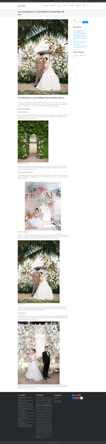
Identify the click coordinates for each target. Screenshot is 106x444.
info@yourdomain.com (30, 1)
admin (28, 99)
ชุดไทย (42, 414)
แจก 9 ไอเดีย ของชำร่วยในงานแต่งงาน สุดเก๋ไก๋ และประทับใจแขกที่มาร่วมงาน (44, 426)
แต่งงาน (44, 428)
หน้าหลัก (55, 1)
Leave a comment (34, 99)
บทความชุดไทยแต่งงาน (58, 402)
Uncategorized (56, 397)
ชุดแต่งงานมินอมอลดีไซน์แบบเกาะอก (46, 408)
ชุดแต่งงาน (47, 405)
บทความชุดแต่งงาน (57, 400)
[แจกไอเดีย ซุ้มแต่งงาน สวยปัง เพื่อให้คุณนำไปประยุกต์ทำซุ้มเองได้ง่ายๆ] (43, 57)
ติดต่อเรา (86, 1)
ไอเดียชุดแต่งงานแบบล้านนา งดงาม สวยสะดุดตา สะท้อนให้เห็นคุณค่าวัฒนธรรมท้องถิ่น (80, 43)
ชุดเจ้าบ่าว (66, 1)
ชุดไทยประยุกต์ (38, 416)
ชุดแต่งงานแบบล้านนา (41, 413)
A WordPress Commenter (78, 55)
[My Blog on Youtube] (79, 398)
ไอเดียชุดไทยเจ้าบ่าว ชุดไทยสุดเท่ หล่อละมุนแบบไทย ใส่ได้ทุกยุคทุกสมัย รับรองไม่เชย (80, 38)
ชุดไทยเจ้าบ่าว (46, 416)
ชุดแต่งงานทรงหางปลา (46, 407)
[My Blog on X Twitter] (81, 398)
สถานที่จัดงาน (82, 1)
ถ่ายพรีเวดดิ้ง (76, 1)
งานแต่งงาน (49, 403)
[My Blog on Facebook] (73, 398)
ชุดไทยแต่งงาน (44, 419)
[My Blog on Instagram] (76, 398)
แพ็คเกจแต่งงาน (60, 1)
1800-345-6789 (21, 1)
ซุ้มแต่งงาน (48, 419)
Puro (58, 442)
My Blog (51, 442)
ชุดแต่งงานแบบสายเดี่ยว (47, 413)
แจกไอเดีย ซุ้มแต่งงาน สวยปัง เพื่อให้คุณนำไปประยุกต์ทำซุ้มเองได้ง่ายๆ (41, 98)
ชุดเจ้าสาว (71, 1)
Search (74, 20)
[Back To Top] (102, 441)
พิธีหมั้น (51, 419)
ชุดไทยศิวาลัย (42, 416)
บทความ (55, 398)
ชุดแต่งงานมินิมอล (38, 410)
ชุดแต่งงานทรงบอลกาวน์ (39, 407)
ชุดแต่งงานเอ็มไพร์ (43, 410)
